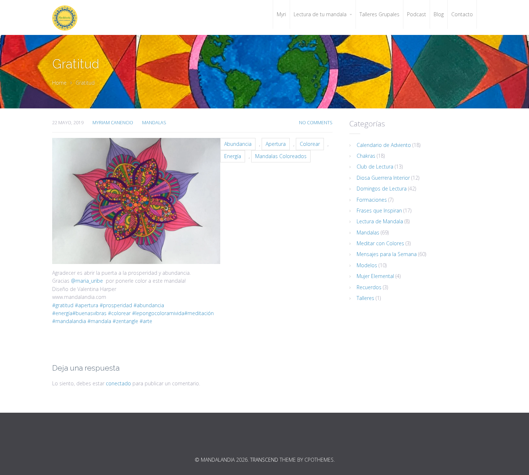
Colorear (310, 143)
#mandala (98, 321)
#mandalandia (69, 321)
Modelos (367, 265)
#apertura (85, 305)
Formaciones (372, 199)
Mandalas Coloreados (281, 156)
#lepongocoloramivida (157, 313)
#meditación (199, 313)
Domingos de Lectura (382, 188)
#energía (62, 313)
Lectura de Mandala (380, 221)
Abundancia (238, 143)
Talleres (365, 298)
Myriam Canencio (112, 123)
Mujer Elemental (375, 276)
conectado (118, 383)
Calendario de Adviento (384, 145)
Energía (232, 156)
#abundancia (148, 305)
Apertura (276, 143)
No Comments (316, 123)
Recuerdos (369, 287)
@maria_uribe (87, 280)
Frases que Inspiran (379, 210)
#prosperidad (115, 305)
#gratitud (62, 305)
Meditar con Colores (380, 243)
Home (59, 82)
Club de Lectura (375, 166)
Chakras (366, 155)
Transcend (264, 459)
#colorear (119, 313)
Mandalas (154, 123)
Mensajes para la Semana (387, 254)
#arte (145, 321)
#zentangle (124, 321)
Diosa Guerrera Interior (383, 177)
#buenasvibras (89, 313)
